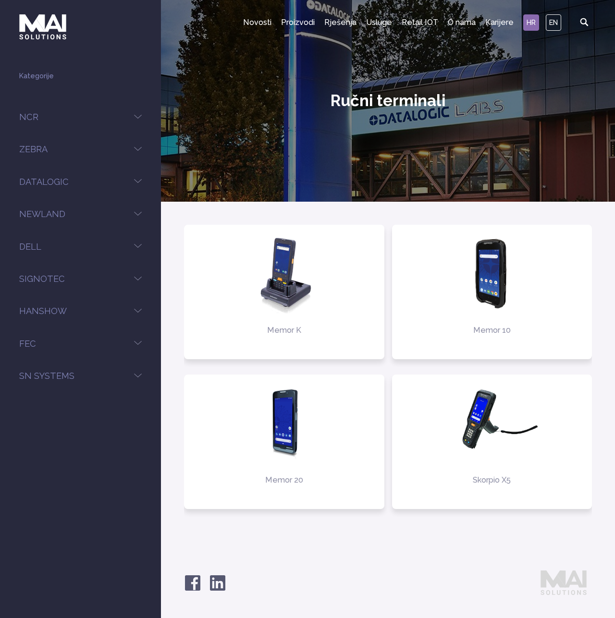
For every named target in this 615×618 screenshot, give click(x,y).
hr (531, 22)
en (553, 22)
